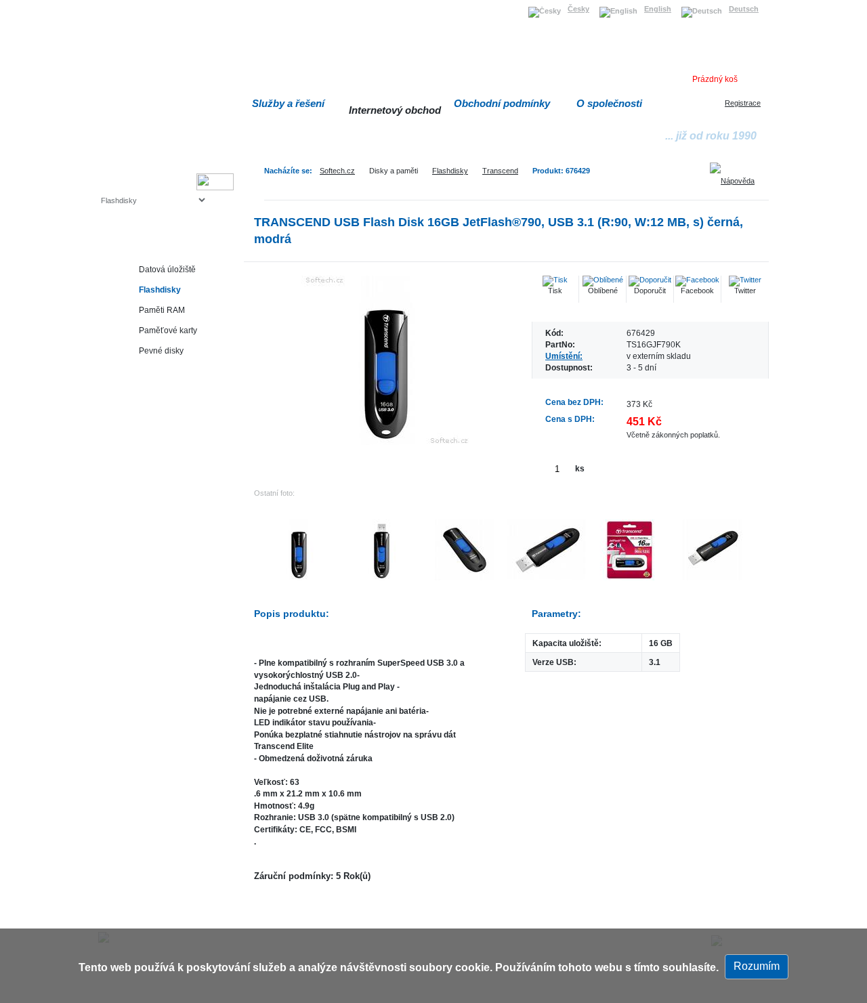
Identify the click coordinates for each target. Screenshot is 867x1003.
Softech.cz (337, 171)
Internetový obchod (395, 110)
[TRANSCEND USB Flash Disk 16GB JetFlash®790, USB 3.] (386, 360)
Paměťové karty (168, 330)
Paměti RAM (162, 309)
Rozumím (757, 966)
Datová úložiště (167, 269)
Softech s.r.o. (121, 4)
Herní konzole (148, 411)
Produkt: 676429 (561, 171)
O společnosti (609, 103)
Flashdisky (450, 171)
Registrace (743, 103)
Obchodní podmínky (502, 103)
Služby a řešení (288, 103)
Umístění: (564, 355)
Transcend (500, 171)
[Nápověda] (737, 176)
